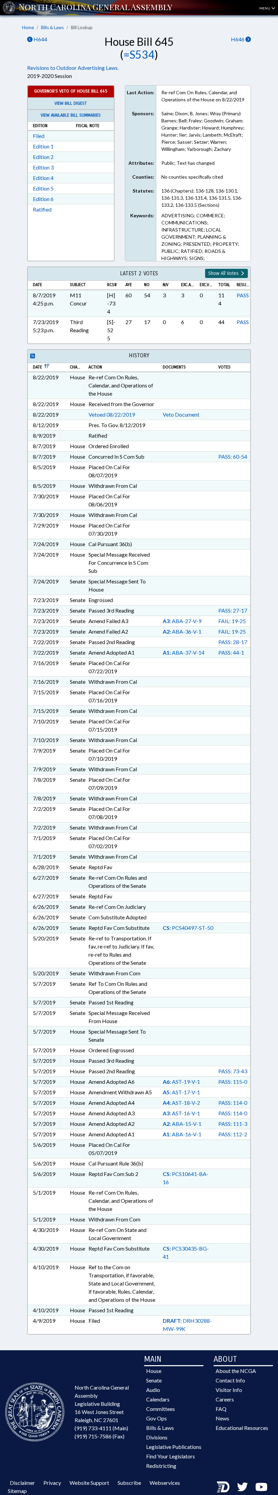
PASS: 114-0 (232, 1102)
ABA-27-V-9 (182, 621)
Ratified (42, 209)
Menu (265, 8)
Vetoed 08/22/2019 (111, 414)
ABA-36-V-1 (182, 631)
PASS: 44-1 (231, 652)
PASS (243, 295)
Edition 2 (43, 157)
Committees (160, 1409)
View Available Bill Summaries (71, 115)
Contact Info (230, 1380)
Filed (38, 136)
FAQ (221, 1409)
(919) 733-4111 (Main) (101, 1428)
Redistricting (161, 1465)
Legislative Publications (173, 1446)
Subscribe (129, 1482)
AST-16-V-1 (181, 1113)
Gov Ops (156, 1418)
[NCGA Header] (95, 7)
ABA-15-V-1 (182, 1123)
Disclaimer (22, 1482)
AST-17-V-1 (181, 1092)
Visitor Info (229, 1390)
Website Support (89, 1482)
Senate (154, 1380)
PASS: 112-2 (232, 1134)
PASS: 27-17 (232, 610)
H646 (238, 39)
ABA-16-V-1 (182, 1134)
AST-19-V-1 (181, 1081)
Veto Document (181, 414)
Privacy (52, 1482)
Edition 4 (43, 178)
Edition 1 (43, 146)
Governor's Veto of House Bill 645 (70, 91)
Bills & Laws (52, 27)
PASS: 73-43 (232, 1071)
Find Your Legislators (170, 1456)
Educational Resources (242, 1427)
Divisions (156, 1437)
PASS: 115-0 (232, 1081)
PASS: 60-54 (232, 456)
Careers (225, 1399)
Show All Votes (224, 273)
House (153, 1371)
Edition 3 (43, 167)
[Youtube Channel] (261, 1486)
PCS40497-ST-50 (188, 927)
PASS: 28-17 (232, 642)
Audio (153, 1390)
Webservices (165, 1482)
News (222, 1418)
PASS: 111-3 (232, 1123)
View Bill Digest (71, 103)
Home (28, 27)
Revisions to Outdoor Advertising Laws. (73, 67)
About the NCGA (236, 1371)
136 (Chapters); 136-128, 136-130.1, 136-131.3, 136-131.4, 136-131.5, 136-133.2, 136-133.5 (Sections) (201, 198)
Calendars (158, 1399)
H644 (40, 39)
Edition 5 (43, 188)
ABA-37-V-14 (183, 652)
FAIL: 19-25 (232, 621)
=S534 (139, 54)
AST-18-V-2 (181, 1102)
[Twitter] (242, 1486)
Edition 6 (43, 199)
